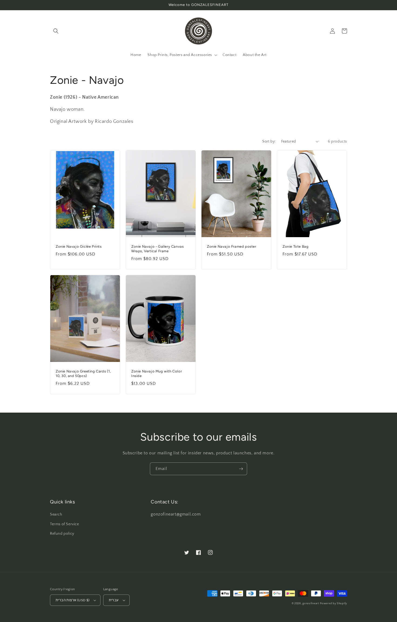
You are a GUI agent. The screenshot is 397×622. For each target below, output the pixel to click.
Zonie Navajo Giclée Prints (79, 246)
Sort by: (268, 141)
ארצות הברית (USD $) (73, 600)
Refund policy (62, 533)
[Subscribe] (241, 468)
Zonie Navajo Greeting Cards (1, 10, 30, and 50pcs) (83, 373)
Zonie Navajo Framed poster (231, 246)
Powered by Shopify (333, 603)
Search (56, 514)
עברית (114, 600)
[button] (56, 31)
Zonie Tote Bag (295, 246)
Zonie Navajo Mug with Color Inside (156, 373)
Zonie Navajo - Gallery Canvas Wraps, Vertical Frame (157, 248)
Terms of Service (64, 524)
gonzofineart (310, 603)
